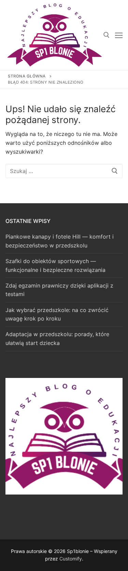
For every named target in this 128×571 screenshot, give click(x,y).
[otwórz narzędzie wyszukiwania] (106, 35)
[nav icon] (119, 35)
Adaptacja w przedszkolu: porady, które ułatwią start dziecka (57, 338)
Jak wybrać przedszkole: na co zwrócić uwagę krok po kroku (57, 314)
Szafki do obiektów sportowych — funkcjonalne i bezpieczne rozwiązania (55, 265)
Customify (70, 558)
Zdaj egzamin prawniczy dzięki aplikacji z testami (59, 290)
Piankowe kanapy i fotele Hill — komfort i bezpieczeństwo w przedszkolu (59, 241)
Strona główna (27, 76)
